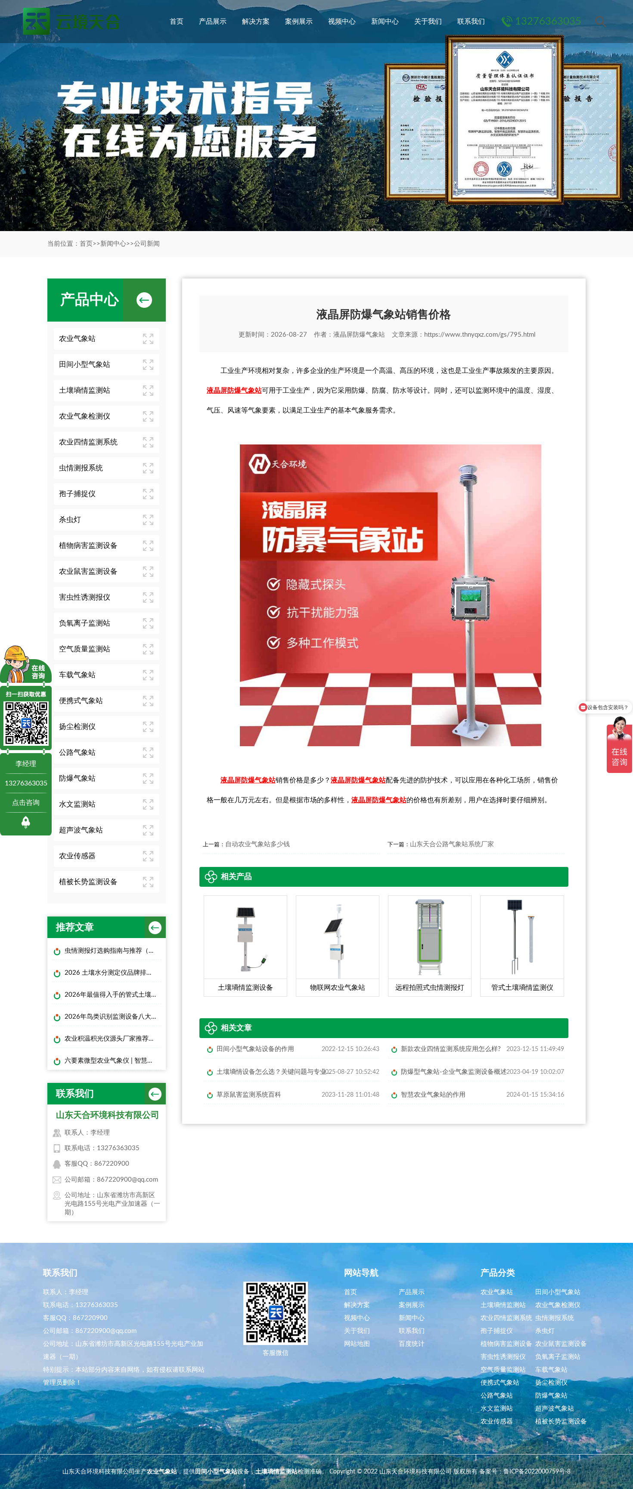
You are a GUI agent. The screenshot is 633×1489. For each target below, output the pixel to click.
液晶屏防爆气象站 (359, 335)
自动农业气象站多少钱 (257, 844)
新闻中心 (385, 21)
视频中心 (342, 21)
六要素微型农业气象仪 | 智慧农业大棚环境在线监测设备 (113, 1060)
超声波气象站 (81, 830)
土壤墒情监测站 (84, 390)
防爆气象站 (77, 778)
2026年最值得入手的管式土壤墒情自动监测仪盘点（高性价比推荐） (113, 995)
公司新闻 (147, 244)
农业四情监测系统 (88, 442)
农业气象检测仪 (84, 416)
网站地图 (357, 1344)
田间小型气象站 (84, 364)
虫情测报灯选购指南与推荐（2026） (113, 951)
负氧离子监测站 (84, 623)
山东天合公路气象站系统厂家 (452, 844)
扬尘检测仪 (77, 726)
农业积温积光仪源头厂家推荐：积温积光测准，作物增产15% (113, 1038)
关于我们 (428, 21)
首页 (176, 21)
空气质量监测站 (84, 649)
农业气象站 (77, 338)
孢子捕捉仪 (77, 493)
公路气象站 (77, 752)
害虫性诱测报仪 (84, 597)
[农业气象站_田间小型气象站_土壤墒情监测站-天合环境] (71, 21)
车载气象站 (77, 675)
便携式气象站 (81, 700)
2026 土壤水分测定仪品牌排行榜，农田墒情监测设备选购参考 (113, 973)
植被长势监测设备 (88, 881)
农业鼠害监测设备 (88, 571)
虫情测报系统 (81, 468)
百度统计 (412, 1344)
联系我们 (471, 21)
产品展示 (213, 21)
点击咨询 (26, 802)
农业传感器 (77, 856)
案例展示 (299, 21)
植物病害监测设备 (88, 545)
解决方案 (256, 21)
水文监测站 (77, 804)
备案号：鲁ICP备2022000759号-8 (525, 1472)
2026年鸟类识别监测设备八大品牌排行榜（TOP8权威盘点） (113, 1017)
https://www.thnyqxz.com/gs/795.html (480, 335)
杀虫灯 (70, 519)
